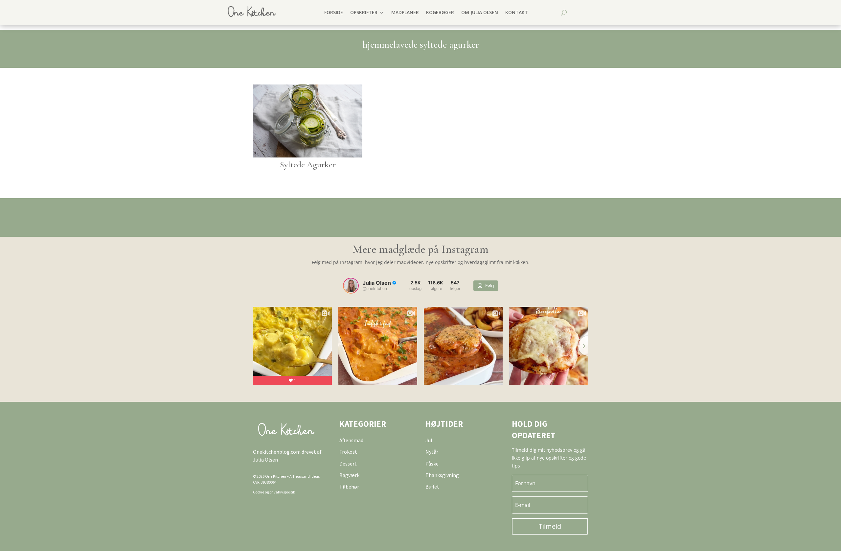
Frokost (348, 451)
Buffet (432, 486)
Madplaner (405, 12)
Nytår (431, 451)
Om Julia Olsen (479, 12)
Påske (432, 463)
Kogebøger (440, 12)
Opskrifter (363, 12)
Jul (428, 440)
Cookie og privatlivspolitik (274, 492)
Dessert (348, 463)
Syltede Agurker (308, 164)
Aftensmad (351, 440)
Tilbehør (349, 486)
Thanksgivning (442, 475)
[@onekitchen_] (350, 285)
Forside (333, 12)
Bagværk (349, 475)
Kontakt (516, 12)
